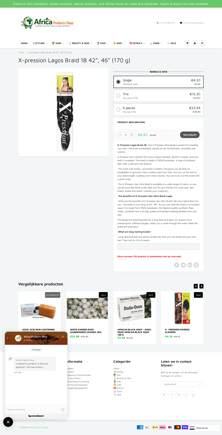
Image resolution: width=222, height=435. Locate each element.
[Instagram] (186, 394)
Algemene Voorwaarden (78, 375)
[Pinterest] (179, 394)
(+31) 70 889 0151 (167, 23)
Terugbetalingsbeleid (76, 388)
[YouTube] (193, 394)
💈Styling (38, 43)
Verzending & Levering (77, 381)
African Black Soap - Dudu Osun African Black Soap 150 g (87, 332)
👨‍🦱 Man (101, 43)
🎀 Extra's (135, 43)
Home (24, 43)
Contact (70, 371)
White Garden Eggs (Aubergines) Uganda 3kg (38, 330)
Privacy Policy (73, 378)
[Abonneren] (199, 384)
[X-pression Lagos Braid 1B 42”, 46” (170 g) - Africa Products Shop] (63, 111)
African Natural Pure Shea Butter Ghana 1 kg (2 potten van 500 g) (182, 332)
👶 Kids (117, 43)
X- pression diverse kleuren (130, 330)
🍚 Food (154, 43)
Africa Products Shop (37, 427)
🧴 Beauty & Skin (79, 43)
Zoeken (70, 368)
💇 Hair (56, 43)
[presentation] (196, 286)
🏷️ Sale (171, 43)
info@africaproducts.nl (193, 23)
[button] (158, 81)
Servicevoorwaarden (76, 384)
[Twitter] (164, 394)
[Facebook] (171, 394)
